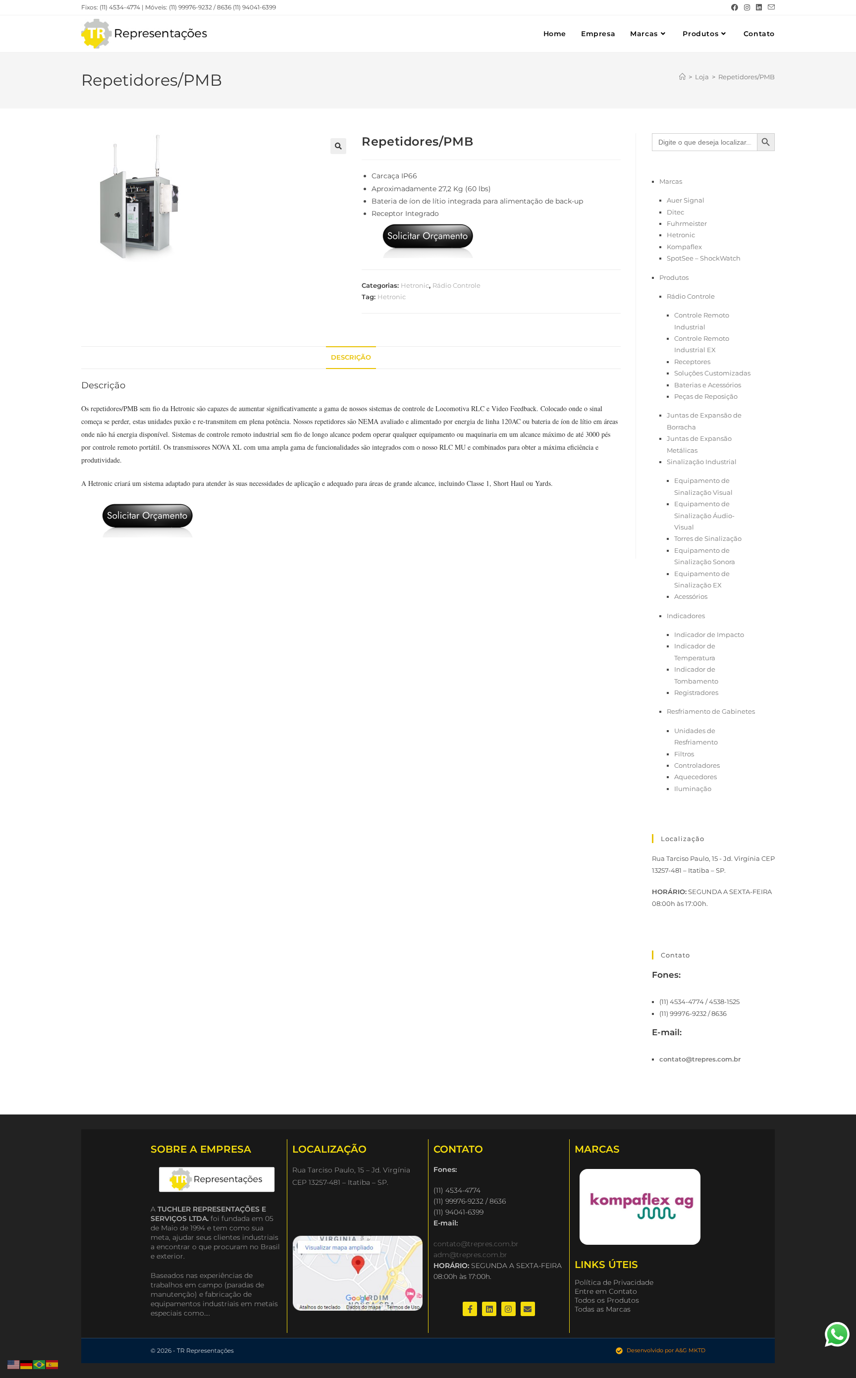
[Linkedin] (489, 1309)
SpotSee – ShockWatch (704, 258)
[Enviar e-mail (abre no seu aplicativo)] (770, 7)
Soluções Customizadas (712, 373)
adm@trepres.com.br (470, 1254)
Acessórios (690, 596)
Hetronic (415, 285)
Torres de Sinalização (708, 538)
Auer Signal (685, 200)
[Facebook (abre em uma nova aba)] (734, 7)
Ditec (675, 212)
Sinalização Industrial (702, 462)
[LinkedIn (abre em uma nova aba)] (759, 7)
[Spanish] (52, 1364)
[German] (26, 1364)
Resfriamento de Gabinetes (711, 711)
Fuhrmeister (687, 223)
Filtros (684, 754)
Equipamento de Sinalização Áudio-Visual (704, 515)
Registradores (696, 692)
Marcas (670, 181)
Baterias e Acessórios (707, 385)
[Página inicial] (682, 77)
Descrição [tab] (351, 357)
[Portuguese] (39, 1364)
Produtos (674, 277)
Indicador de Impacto (709, 634)
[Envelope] (528, 1309)
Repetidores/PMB (746, 77)
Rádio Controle (456, 285)
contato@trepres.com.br (700, 1059)
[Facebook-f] (470, 1309)
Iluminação (692, 789)
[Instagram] (508, 1309)
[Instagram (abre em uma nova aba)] (747, 7)
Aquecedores (695, 777)
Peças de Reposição (706, 396)
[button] (338, 146)
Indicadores (686, 616)
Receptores (692, 362)
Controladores (697, 765)
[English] (13, 1364)
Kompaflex (684, 247)
